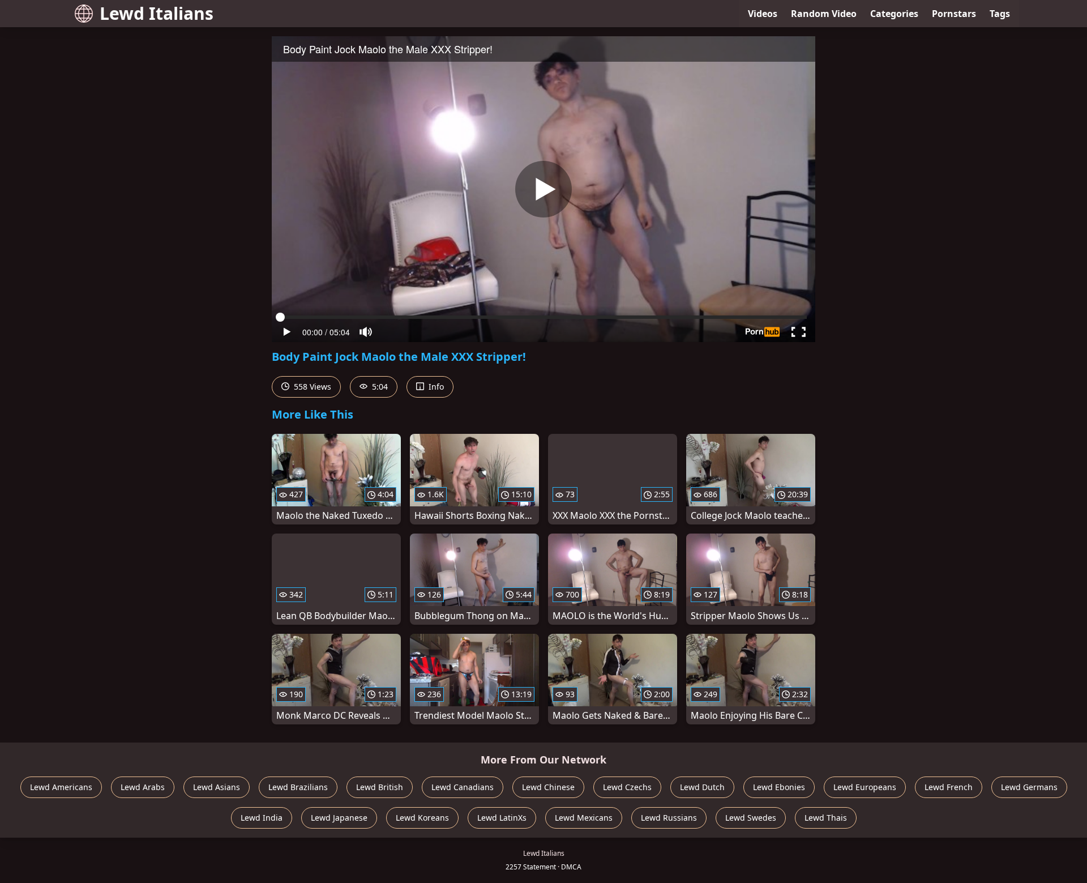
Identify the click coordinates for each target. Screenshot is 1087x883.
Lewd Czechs (627, 787)
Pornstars (954, 13)
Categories (894, 13)
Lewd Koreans (422, 817)
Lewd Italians (156, 13)
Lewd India (262, 817)
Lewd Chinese (548, 787)
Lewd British (379, 787)
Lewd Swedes (750, 817)
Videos (762, 13)
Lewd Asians (216, 787)
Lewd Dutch (702, 787)
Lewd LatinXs (502, 817)
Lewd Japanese (339, 817)
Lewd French (949, 787)
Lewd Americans (61, 787)
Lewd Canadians (462, 787)
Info (435, 386)
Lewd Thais (825, 817)
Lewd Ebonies (779, 787)
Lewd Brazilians (298, 787)
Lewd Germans (1029, 787)
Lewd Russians (669, 817)
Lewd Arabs (143, 787)
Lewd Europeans (864, 787)
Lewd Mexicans (584, 817)
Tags (1000, 13)
